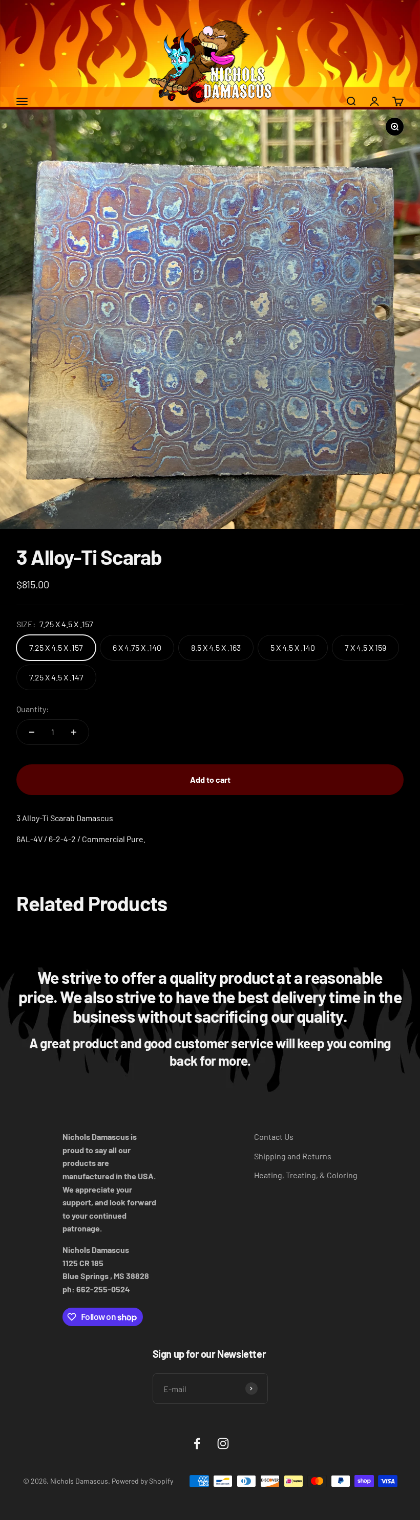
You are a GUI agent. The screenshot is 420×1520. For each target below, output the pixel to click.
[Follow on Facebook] (197, 1443)
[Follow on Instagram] (223, 1443)
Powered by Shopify (142, 1481)
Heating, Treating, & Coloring (306, 1175)
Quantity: (32, 709)
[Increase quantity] (74, 732)
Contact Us (273, 1136)
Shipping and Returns (292, 1156)
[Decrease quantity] (32, 732)
